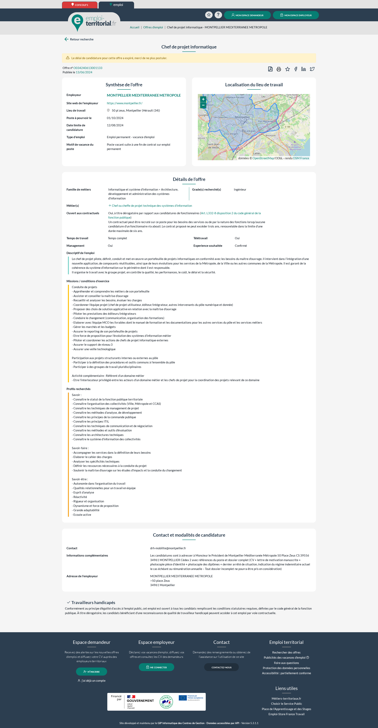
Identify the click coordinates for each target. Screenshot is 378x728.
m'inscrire (93, 671)
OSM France (301, 158)
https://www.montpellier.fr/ (125, 103)
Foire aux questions (286, 663)
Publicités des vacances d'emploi (285, 657)
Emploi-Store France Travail (287, 714)
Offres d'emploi (153, 27)
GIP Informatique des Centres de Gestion (181, 723)
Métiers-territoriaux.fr (286, 698)
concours (81, 5)
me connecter (158, 667)
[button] (203, 99)
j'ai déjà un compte (93, 680)
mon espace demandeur (249, 15)
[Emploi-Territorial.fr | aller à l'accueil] (94, 22)
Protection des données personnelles (286, 668)
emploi (118, 5)
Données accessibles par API (223, 723)
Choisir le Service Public (286, 703)
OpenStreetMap (263, 158)
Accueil (134, 27)
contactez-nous (222, 667)
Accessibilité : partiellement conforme (286, 673)
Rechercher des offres (286, 652)
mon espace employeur (298, 15)
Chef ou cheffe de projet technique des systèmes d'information (151, 205)
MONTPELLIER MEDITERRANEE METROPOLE (144, 95)
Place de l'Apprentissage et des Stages (286, 709)
